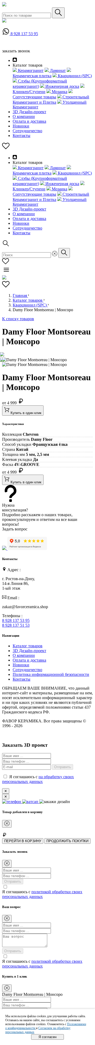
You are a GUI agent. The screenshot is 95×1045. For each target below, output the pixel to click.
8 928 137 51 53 (16, 625)
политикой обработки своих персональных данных (42, 894)
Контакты (21, 135)
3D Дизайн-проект (29, 111)
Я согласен (47, 1037)
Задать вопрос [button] (14, 529)
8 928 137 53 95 (24, 33)
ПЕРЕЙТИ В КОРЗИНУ (22, 841)
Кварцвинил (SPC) (30, 305)
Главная (20, 295)
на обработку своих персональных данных (38, 779)
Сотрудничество (27, 131)
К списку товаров (18, 319)
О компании (24, 116)
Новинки (21, 126)
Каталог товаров (28, 300)
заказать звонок (16, 51)
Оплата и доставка (29, 121)
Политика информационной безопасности (51, 674)
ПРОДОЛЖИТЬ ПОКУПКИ (67, 841)
